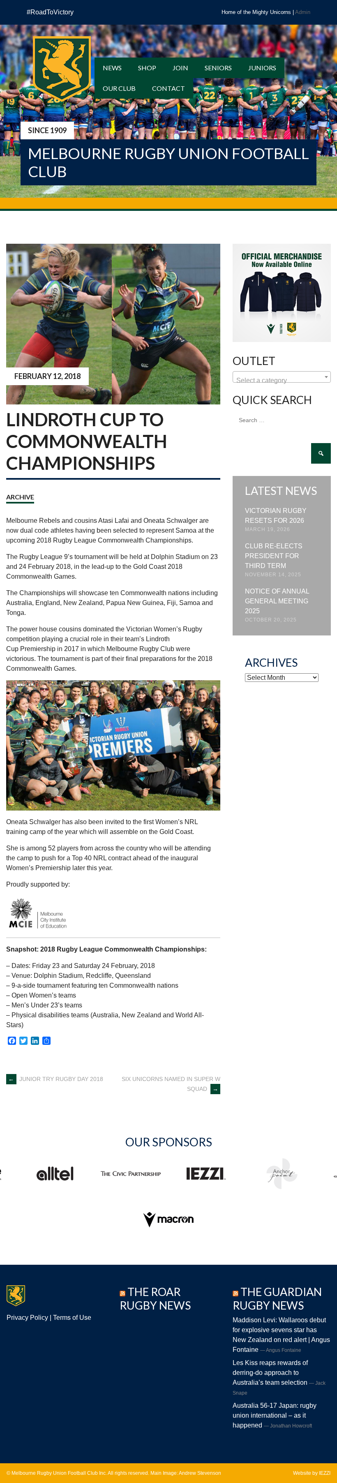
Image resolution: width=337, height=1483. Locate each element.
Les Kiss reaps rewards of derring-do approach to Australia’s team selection (270, 1372)
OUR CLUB (119, 88)
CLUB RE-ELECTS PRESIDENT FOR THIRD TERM (273, 556)
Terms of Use (72, 1317)
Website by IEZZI (311, 1473)
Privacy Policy (27, 1317)
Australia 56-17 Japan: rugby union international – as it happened (274, 1415)
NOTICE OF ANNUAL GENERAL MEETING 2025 (277, 601)
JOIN (180, 68)
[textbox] (281, 381)
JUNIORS (262, 68)
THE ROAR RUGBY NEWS (155, 1298)
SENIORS (218, 68)
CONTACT (168, 88)
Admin (302, 12)
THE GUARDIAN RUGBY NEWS (277, 1298)
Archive (20, 497)
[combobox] (282, 377)
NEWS (112, 68)
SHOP (147, 68)
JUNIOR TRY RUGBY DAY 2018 (55, 1079)
